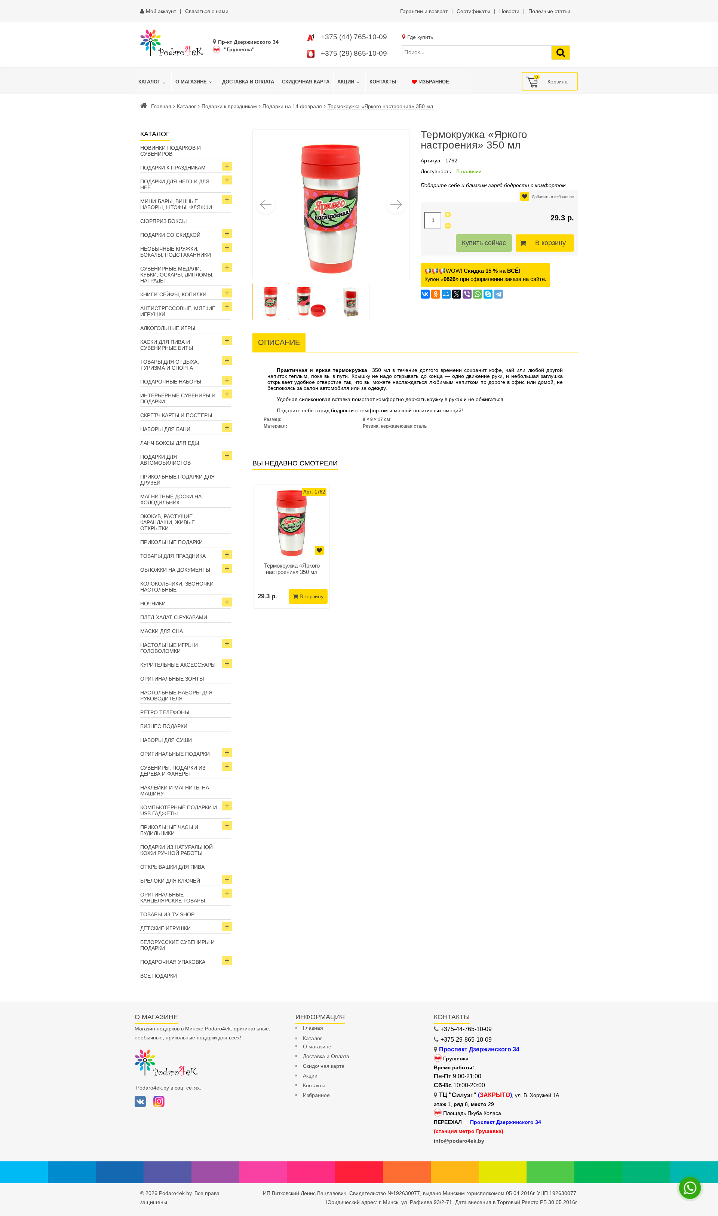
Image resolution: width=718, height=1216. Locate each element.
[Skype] (488, 294)
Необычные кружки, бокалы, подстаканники (175, 252)
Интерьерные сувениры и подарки (177, 398)
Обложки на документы (175, 570)
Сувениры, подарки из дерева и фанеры (172, 771)
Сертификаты (473, 11)
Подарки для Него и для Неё (174, 184)
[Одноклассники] (435, 294)
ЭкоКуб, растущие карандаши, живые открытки (167, 522)
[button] (396, 204)
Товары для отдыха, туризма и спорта (169, 365)
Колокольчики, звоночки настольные (177, 587)
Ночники (153, 604)
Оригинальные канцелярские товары (172, 898)
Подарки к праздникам (229, 106)
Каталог (186, 106)
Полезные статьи (549, 11)
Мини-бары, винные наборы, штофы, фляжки (176, 204)
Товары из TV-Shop (167, 914)
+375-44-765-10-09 (466, 1029)
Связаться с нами (206, 11)
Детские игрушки (165, 928)
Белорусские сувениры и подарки (177, 945)
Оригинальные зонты (172, 679)
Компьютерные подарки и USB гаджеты (178, 810)
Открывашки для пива (172, 867)
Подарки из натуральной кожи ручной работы (176, 850)
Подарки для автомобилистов (165, 460)
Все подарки (158, 976)
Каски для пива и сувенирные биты (166, 345)
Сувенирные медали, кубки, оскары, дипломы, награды (177, 275)
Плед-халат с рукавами (173, 617)
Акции (310, 1076)
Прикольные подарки (171, 542)
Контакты (314, 1085)
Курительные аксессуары (177, 665)
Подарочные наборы (170, 382)
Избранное (316, 1095)
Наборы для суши (166, 740)
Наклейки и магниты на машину (174, 791)
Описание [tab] (279, 342)
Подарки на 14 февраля (292, 106)
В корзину (550, 243)
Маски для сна (161, 631)
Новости (509, 11)
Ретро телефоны (164, 712)
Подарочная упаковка (172, 962)
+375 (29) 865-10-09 (354, 53)
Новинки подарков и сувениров (170, 151)
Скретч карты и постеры (176, 415)
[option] (292, 547)
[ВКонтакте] (425, 294)
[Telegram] (498, 294)
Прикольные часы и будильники (169, 830)
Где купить (420, 37)
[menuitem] (153, 82)
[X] (456, 294)
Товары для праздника (173, 556)
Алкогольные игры (167, 328)
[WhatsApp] (477, 294)
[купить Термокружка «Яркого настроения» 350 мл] (292, 523)
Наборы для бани (165, 429)
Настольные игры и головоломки (169, 648)
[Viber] (467, 294)
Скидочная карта (323, 1066)
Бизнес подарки (163, 726)
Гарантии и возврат (424, 11)
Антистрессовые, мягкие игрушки (177, 311)
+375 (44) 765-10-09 (354, 37)
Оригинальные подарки (175, 754)
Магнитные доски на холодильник (171, 499)
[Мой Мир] (446, 294)
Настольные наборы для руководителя (176, 696)
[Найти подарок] (561, 52)
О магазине (317, 1047)
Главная (161, 106)
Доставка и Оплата (326, 1056)
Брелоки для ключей (170, 881)
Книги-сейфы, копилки (173, 294)
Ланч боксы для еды (169, 443)
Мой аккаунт (161, 11)
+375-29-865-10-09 (466, 1039)
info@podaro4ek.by (459, 1141)
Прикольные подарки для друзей (177, 480)
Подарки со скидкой (170, 235)
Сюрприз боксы (163, 221)
